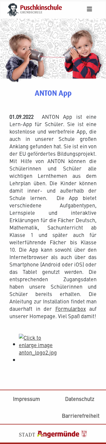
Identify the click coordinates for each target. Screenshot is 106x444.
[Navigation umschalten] (90, 9)
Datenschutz (79, 398)
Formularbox (70, 308)
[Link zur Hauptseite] (37, 8)
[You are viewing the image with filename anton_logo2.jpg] (38, 344)
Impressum (26, 398)
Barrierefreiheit (81, 415)
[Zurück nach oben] (95, 394)
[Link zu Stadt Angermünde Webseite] (53, 433)
